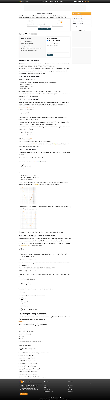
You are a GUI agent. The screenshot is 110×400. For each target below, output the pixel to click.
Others (61, 1)
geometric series (25, 245)
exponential (22, 107)
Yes (49, 40)
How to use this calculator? (27, 43)
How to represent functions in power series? (31, 48)
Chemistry (51, 1)
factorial (29, 139)
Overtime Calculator (77, 18)
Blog (45, 385)
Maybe (58, 40)
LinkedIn (70, 389)
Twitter (70, 387)
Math (43, 1)
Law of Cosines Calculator (79, 16)
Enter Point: (42, 24)
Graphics (56, 1)
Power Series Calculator (26, 41)
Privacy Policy (47, 389)
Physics (46, 1)
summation (36, 162)
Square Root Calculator (78, 23)
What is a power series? (26, 45)
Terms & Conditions (48, 391)
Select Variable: (30, 24)
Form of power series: (26, 47)
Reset (48, 28)
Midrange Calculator (77, 26)
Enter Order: (55, 24)
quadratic (36, 184)
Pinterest (70, 391)
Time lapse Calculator (78, 21)
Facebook (70, 385)
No (53, 40)
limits (34, 144)
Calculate (42, 28)
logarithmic (29, 107)
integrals (55, 144)
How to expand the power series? (29, 50)
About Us (46, 387)
